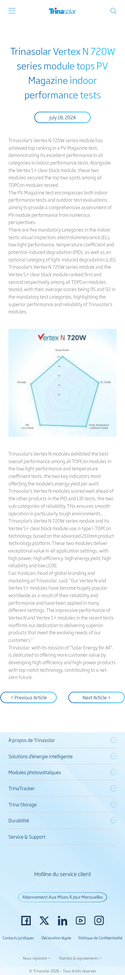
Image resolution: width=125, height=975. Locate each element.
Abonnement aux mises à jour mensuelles (62, 896)
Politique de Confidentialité (100, 937)
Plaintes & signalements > (80, 958)
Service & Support (26, 836)
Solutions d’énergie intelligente (40, 756)
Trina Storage (22, 804)
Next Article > (97, 697)
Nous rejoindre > (37, 958)
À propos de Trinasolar (31, 739)
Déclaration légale (56, 937)
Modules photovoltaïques (34, 772)
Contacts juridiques (18, 937)
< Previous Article (28, 697)
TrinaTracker (21, 788)
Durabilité (18, 820)
